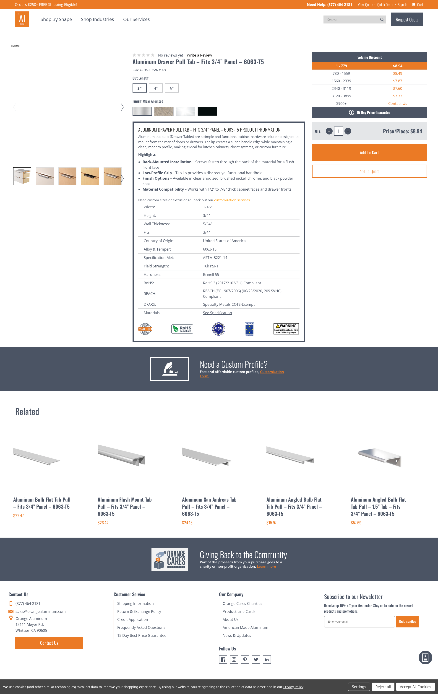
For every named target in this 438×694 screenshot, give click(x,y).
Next (123, 103)
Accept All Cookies (415, 686)
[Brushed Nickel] (164, 111)
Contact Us (397, 103)
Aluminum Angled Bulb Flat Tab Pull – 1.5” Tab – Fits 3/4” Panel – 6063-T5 (378, 506)
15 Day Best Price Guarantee (141, 635)
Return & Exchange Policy (139, 611)
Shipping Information (135, 603)
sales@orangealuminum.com (41, 611)
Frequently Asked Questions (141, 627)
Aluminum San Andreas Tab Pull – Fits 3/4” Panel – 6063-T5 (209, 506)
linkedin (267, 659)
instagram (234, 659)
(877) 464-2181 (339, 4)
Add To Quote (370, 171)
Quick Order (385, 4)
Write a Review (199, 55)
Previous (15, 103)
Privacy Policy (293, 687)
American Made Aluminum (245, 627)
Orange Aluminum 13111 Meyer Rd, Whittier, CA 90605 (31, 624)
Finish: (148, 101)
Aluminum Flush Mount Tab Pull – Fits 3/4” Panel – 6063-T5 (125, 506)
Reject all (383, 686)
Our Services (136, 19)
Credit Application (132, 619)
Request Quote (407, 19)
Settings (359, 686)
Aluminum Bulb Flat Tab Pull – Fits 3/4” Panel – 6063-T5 (41, 503)
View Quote (365, 4)
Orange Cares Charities (242, 603)
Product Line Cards (239, 611)
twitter (256, 659)
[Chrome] (185, 111)
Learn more (266, 566)
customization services (232, 200)
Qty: (318, 131)
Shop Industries (97, 19)
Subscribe (407, 622)
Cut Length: (141, 78)
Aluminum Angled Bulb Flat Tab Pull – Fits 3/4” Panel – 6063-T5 (294, 506)
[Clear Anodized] (142, 111)
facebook (223, 659)
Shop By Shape (56, 19)
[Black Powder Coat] (207, 111)
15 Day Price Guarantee (373, 112)
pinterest (245, 659)
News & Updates (237, 635)
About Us (231, 619)
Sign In (402, 4)
